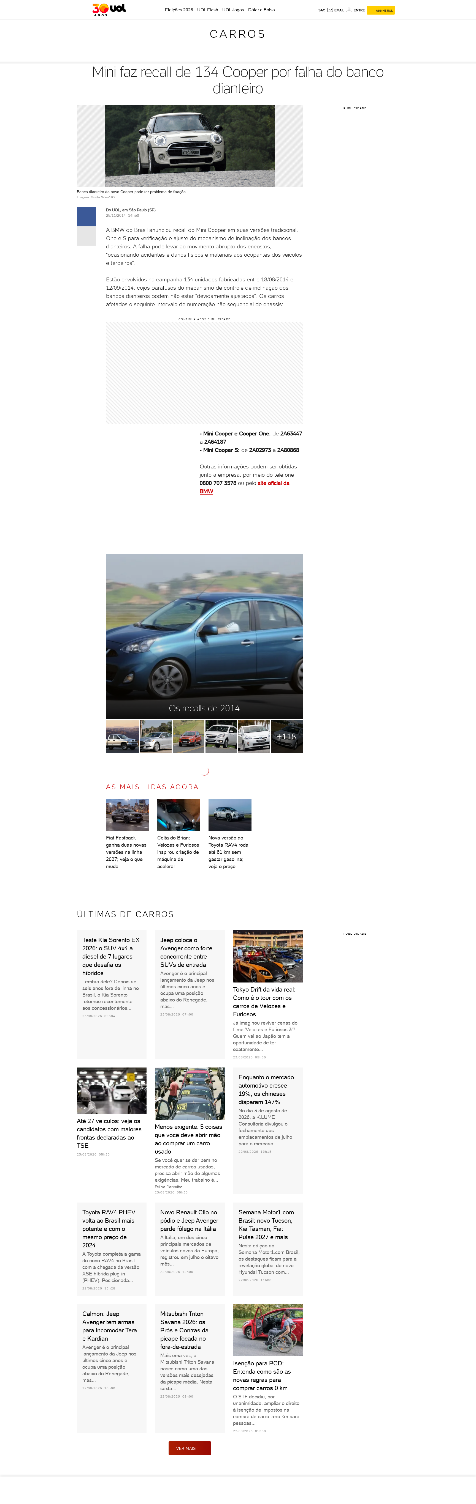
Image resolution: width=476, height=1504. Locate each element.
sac (321, 10)
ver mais (186, 1448)
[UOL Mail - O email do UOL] (335, 10)
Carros (238, 33)
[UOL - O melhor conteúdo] (109, 9)
